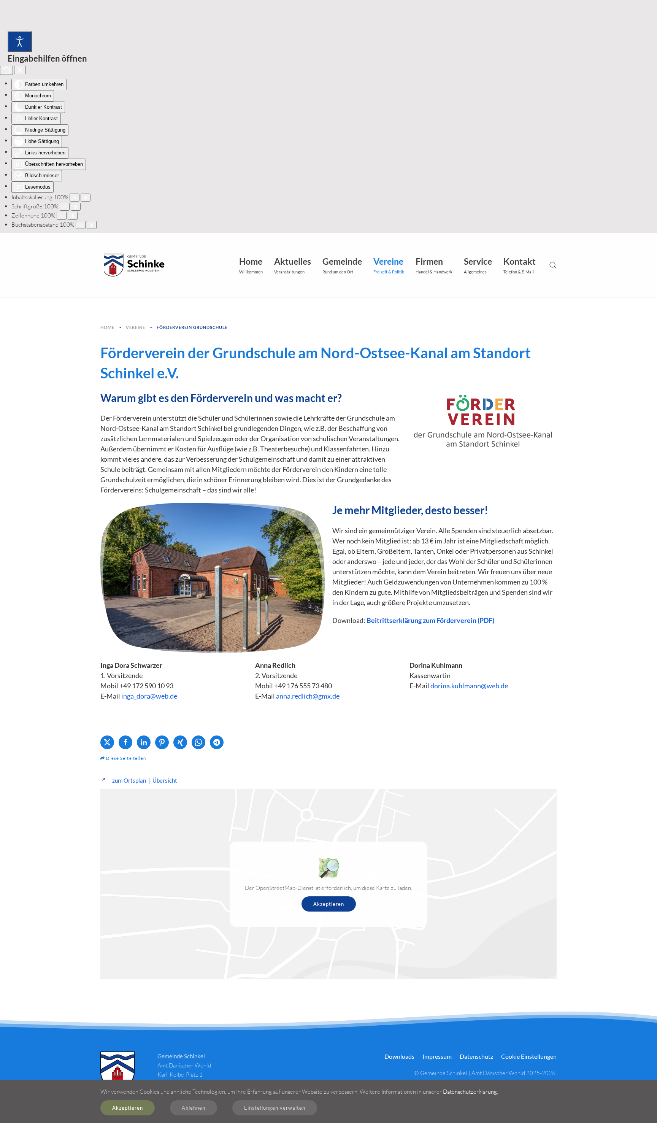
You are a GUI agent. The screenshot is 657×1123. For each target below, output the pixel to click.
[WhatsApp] (198, 742)
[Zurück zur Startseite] (132, 265)
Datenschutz (476, 1056)
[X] (107, 742)
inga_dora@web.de (149, 696)
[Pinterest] (162, 742)
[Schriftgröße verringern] (65, 207)
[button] (292, 265)
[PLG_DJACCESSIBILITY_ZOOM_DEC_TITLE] (74, 198)
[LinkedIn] (144, 742)
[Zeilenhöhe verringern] (62, 216)
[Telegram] (217, 742)
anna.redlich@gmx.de (308, 696)
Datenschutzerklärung (470, 1091)
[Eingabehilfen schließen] (20, 70)
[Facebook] (125, 742)
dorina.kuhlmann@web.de (469, 685)
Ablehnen (193, 1108)
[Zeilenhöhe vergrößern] (73, 216)
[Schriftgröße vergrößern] (76, 207)
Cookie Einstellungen (529, 1056)
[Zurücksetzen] (6, 70)
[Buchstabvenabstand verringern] (81, 225)
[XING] (180, 742)
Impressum (437, 1056)
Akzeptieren (328, 904)
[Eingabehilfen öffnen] (20, 41)
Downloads (399, 1056)
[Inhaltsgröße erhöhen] (85, 198)
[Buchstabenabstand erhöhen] (92, 225)
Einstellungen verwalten (274, 1108)
